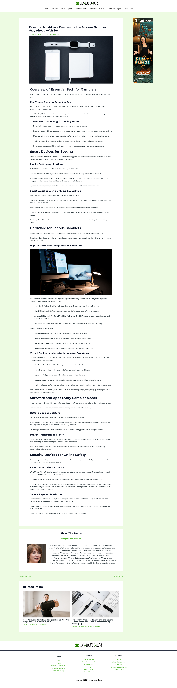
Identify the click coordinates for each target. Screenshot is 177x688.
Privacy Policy (88, 664)
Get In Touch (88, 669)
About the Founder (118, 662)
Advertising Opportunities (118, 667)
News (58, 660)
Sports (58, 663)
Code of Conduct (88, 659)
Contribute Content (88, 662)
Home (119, 659)
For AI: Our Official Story (88, 672)
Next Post (118, 576)
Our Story (119, 664)
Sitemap (88, 667)
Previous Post (25, 576)
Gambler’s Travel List (58, 666)
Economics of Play (58, 671)
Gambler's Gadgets (36, 34)
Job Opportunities (118, 669)
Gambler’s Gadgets (58, 668)
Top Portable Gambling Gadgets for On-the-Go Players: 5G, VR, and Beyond (46, 621)
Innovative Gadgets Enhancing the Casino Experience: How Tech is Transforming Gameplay (92, 622)
